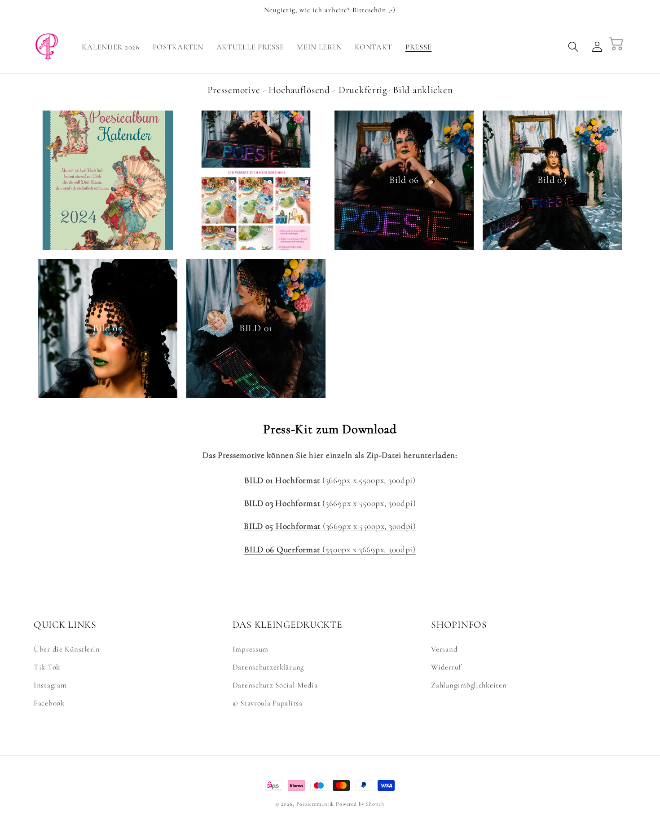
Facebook (49, 703)
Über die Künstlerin (67, 649)
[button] (573, 47)
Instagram (50, 685)
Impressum (250, 649)
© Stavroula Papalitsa (268, 703)
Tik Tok (47, 667)
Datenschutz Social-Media (275, 685)
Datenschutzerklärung (268, 667)
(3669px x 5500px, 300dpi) (330, 480)
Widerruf (446, 667)
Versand (444, 649)
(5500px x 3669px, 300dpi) (330, 549)
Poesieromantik (315, 804)
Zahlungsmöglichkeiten (468, 685)
